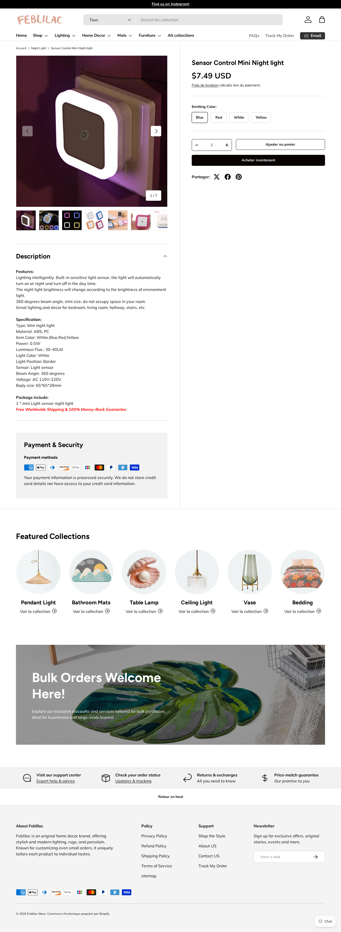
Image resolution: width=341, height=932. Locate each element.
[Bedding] (302, 572)
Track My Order (279, 35)
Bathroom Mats (91, 602)
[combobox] (183, 19)
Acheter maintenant (258, 160)
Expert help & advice (55, 780)
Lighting (62, 35)
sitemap (149, 875)
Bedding (302, 602)
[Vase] (250, 572)
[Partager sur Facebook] (227, 176)
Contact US (208, 855)
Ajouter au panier (280, 144)
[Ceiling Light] (197, 572)
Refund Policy (154, 845)
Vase (250, 602)
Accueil (21, 48)
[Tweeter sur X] (216, 176)
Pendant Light (38, 602)
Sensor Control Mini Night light (72, 48)
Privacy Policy (154, 835)
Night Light (38, 48)
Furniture (147, 35)
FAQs (254, 35)
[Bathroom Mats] (91, 572)
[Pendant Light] (38, 572)
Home (21, 35)
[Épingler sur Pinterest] (238, 176)
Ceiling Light (197, 602)
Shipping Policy (155, 855)
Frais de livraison (205, 85)
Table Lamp (144, 602)
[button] (322, 19)
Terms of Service (156, 865)
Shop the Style (211, 835)
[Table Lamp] (144, 572)
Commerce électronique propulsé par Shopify (78, 914)
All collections (181, 35)
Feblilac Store (36, 914)
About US (207, 845)
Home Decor (93, 35)
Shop (37, 35)
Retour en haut (170, 796)
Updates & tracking (133, 780)
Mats (122, 35)
